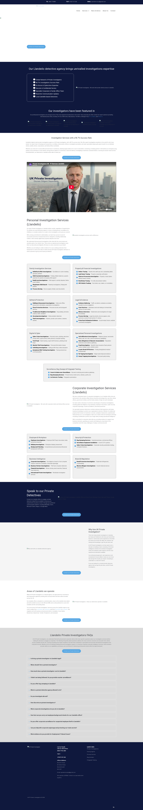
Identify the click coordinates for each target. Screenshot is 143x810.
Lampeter (65, 609)
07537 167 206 (73, 1)
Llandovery (47, 609)
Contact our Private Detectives (36, 46)
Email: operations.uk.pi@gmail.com (66, 772)
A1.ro (90, 116)
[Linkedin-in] (114, 807)
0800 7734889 (52, 1)
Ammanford (58, 609)
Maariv (93, 116)
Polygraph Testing (92, 760)
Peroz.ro (100, 116)
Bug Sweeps (90, 757)
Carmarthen (40, 609)
